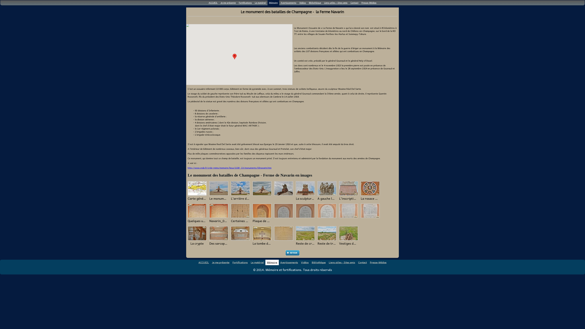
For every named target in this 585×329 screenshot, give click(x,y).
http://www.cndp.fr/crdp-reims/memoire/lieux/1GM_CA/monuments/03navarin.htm (229, 167)
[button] (235, 56)
